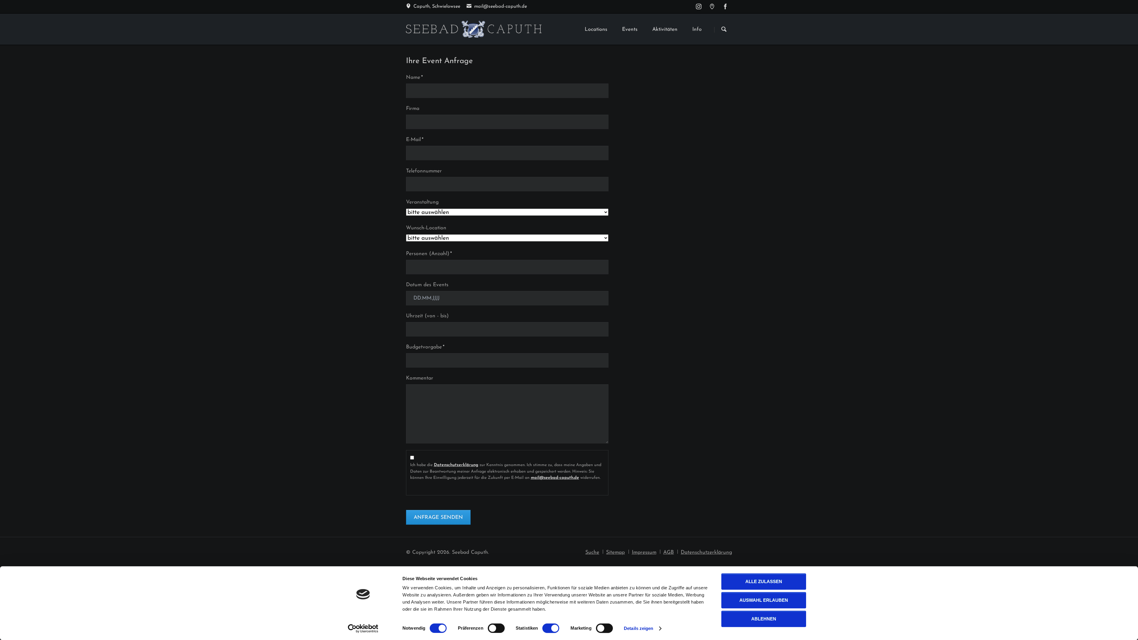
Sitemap (615, 552)
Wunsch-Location (426, 228)
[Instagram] (698, 6)
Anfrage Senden (438, 517)
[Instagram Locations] (712, 6)
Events (629, 29)
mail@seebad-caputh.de (555, 478)
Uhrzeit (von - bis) (427, 316)
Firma (412, 108)
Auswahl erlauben (763, 600)
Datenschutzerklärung (456, 465)
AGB (668, 552)
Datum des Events (427, 284)
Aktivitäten (664, 29)
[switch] (490, 628)
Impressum (644, 552)
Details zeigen (638, 628)
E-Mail (417, 139)
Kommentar (419, 378)
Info (697, 29)
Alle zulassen (763, 581)
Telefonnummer (424, 171)
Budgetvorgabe (425, 347)
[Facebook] (725, 6)
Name (417, 77)
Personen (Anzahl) (429, 253)
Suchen (724, 29)
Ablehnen (763, 618)
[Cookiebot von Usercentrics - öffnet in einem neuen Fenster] (363, 628)
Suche (592, 552)
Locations (596, 29)
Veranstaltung (422, 202)
